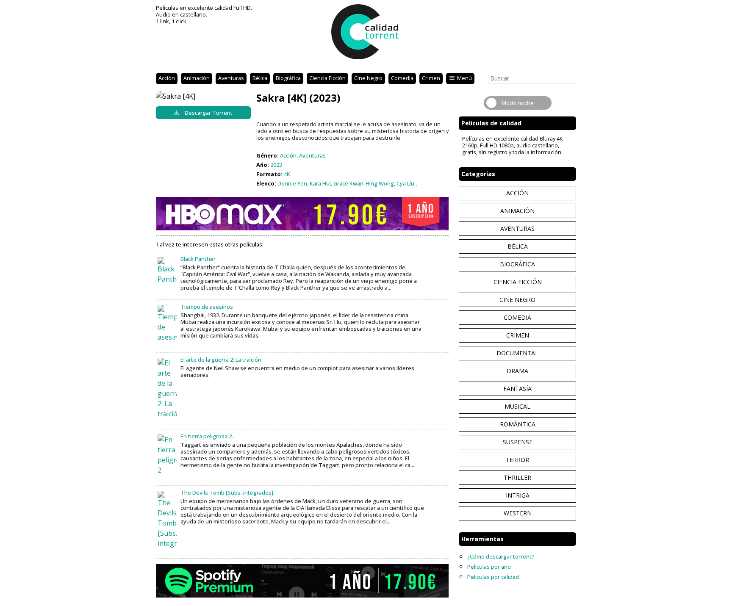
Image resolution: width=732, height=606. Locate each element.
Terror (517, 460)
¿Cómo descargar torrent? (501, 556)
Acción (166, 78)
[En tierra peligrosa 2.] (167, 455)
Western (518, 513)
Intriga (518, 495)
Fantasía (517, 389)
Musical (517, 406)
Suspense (517, 442)
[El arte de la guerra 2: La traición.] (167, 388)
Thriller (517, 477)
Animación (196, 78)
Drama (517, 371)
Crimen (431, 78)
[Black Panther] (167, 270)
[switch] (518, 103)
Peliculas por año (489, 566)
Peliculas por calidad (493, 577)
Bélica (259, 78)
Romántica (517, 424)
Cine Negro (368, 78)
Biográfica (288, 78)
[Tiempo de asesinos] (167, 323)
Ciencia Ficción (327, 78)
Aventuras (231, 78)
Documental (517, 353)
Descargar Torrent (209, 112)
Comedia (402, 78)
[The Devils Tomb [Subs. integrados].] (167, 519)
